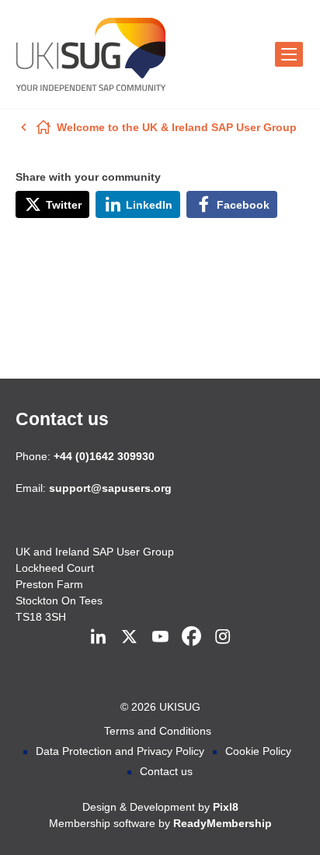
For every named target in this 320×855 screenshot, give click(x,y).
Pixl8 (225, 807)
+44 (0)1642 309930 (104, 456)
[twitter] (129, 637)
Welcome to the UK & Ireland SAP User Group (177, 127)
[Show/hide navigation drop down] (288, 54)
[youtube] (160, 637)
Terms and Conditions (157, 731)
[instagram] (222, 637)
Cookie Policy (258, 751)
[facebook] (191, 637)
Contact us (62, 419)
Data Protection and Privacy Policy (120, 751)
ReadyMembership (222, 823)
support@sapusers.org (110, 488)
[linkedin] (98, 637)
